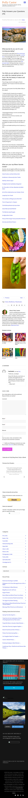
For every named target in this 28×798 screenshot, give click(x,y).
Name (3, 418)
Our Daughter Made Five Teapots (11, 636)
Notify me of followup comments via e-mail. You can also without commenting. (13, 443)
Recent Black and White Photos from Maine (13, 595)
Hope (5, 546)
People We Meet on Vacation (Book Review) (13, 623)
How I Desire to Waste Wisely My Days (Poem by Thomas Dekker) (14, 604)
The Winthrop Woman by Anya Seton (11, 205)
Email (3, 424)
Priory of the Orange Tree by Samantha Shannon (13, 218)
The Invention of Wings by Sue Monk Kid (11, 199)
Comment (4, 399)
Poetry (5, 557)
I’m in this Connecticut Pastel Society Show (13, 598)
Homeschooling (8, 543)
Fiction (6, 302)
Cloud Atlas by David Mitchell (9, 208)
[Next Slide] (24, 477)
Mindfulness (12, 302)
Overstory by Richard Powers (9, 222)
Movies (6, 551)
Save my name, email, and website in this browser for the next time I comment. (12, 438)
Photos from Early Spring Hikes (11, 633)
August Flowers (6, 592)
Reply (19, 371)
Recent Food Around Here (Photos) (12, 629)
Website (4, 430)
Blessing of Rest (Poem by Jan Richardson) (13, 607)
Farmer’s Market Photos (9, 639)
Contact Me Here (19, 788)
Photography (7, 554)
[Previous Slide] (4, 477)
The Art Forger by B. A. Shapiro (9, 202)
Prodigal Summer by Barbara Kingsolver (11, 184)
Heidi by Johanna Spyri (7, 180)
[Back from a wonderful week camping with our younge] (14, 713)
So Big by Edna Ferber (7, 215)
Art (5, 535)
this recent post (21, 53)
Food (5, 541)
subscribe (10, 444)
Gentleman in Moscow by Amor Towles (11, 177)
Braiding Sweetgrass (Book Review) (12, 643)
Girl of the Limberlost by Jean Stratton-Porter (13, 192)
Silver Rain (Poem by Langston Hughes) (13, 626)
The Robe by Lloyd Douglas (8, 212)
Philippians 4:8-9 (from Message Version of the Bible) (20, 343)
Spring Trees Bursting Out (9, 615)
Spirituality (6, 559)
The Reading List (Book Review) (10, 587)
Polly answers (18, 302)
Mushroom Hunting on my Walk (10, 580)
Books (5, 538)
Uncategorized (7, 562)
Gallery (13, 793)
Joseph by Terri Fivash (7, 195)
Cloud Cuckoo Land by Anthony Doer (11, 174)
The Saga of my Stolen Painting (10, 600)
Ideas (23, 20)
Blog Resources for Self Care (9, 590)
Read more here (15, 325)
